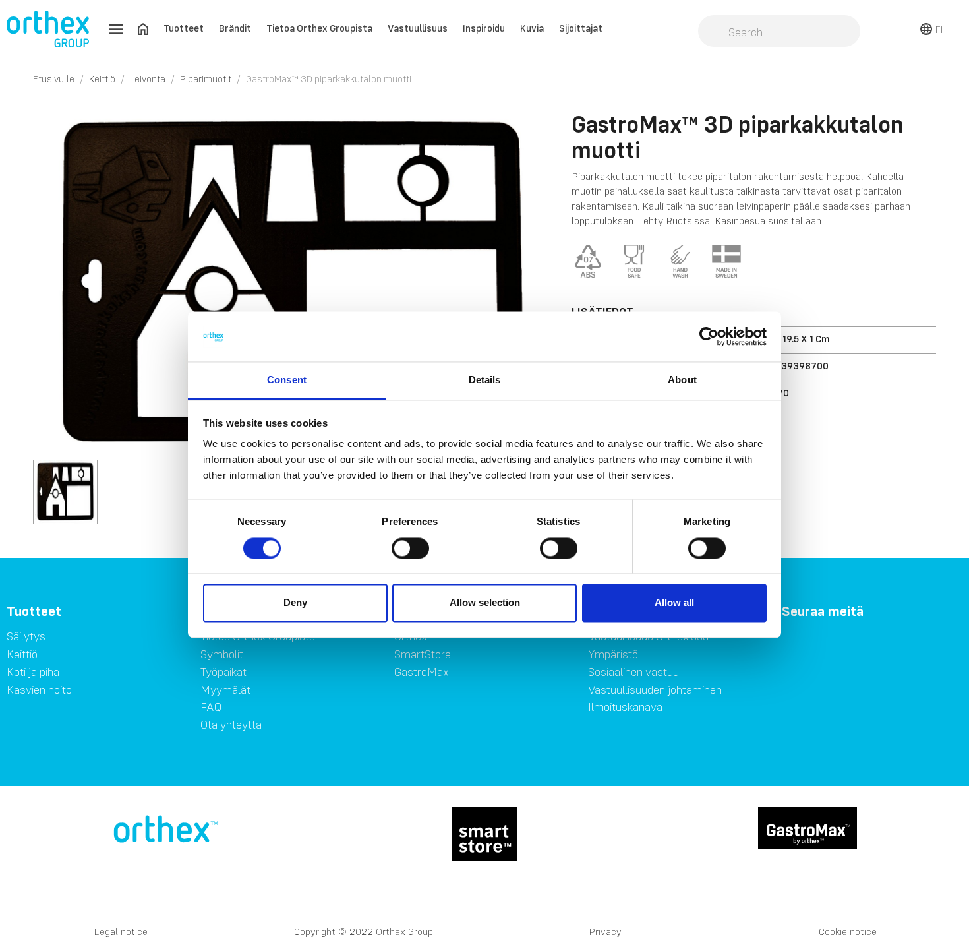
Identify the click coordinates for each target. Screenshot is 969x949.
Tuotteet (183, 28)
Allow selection (485, 603)
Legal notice (121, 931)
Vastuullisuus (418, 28)
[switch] (410, 548)
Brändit (235, 28)
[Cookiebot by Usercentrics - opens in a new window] (709, 336)
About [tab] (682, 380)
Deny (295, 603)
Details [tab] (485, 380)
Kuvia (532, 28)
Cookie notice (848, 931)
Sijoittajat (580, 28)
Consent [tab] (287, 380)
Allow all (674, 603)
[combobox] (779, 32)
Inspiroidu (484, 28)
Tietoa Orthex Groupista (319, 28)
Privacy (605, 931)
